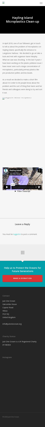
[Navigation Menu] (41, 3)
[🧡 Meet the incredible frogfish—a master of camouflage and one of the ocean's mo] (21, 381)
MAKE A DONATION (22, 278)
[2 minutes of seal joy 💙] (8, 367)
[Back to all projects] (22, 251)
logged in (17, 234)
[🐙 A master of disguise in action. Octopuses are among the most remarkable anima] (8, 395)
